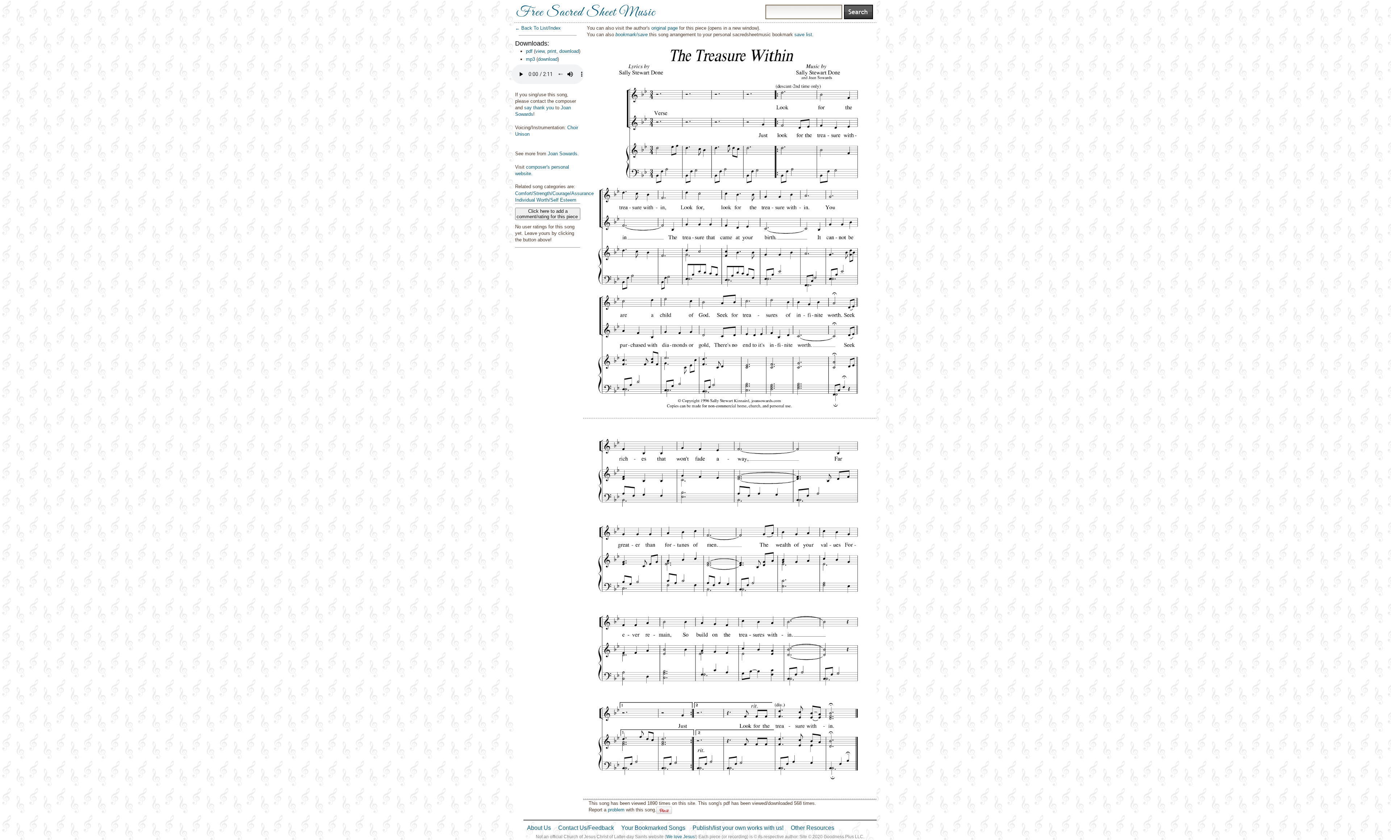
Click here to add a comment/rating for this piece (548, 213)
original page (664, 28)
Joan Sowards (562, 153)
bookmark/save (631, 34)
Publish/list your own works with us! (738, 828)
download (569, 51)
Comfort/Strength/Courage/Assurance (554, 193)
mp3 (530, 59)
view (539, 51)
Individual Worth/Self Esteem (545, 200)
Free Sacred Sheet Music (585, 12)
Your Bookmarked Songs (653, 828)
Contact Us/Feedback (586, 828)
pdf (529, 51)
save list (803, 34)
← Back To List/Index (538, 28)
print (551, 51)
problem (616, 809)
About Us (539, 828)
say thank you (539, 107)
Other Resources (812, 828)
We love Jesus (680, 836)
